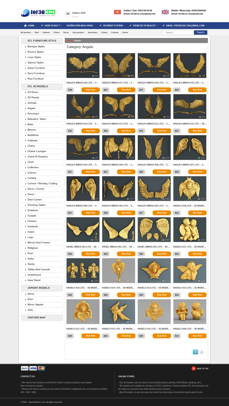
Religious (33, 247)
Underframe (34, 274)
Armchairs (93, 32)
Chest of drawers (38, 156)
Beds (30, 124)
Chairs (56, 32)
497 (96, 158)
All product (26, 32)
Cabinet (46, 32)
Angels (31, 108)
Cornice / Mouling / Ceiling (42, 183)
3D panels (33, 97)
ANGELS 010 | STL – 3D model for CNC (154, 329)
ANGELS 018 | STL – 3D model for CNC (190, 206)
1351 (167, 322)
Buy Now (90, 89)
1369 (167, 199)
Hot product (78, 32)
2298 (96, 199)
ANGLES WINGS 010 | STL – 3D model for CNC (83, 165)
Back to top (202, 368)
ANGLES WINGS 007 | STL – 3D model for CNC (190, 165)
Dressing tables (37, 204)
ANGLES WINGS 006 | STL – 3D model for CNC (83, 206)
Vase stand (34, 280)
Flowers (32, 221)
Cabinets (33, 140)
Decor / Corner (36, 188)
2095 (203, 199)
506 (132, 76)
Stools (31, 264)
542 (203, 117)
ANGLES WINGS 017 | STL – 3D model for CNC (118, 82)
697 (96, 117)
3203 (132, 240)
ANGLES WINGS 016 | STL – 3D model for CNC (154, 82)
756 (168, 117)
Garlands (33, 226)
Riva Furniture (36, 78)
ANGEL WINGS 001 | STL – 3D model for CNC (154, 247)
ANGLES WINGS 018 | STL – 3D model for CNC (83, 82)
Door (30, 299)
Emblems (33, 210)
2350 (203, 322)
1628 (96, 322)
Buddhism (33, 135)
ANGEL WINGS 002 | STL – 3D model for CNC (118, 247)
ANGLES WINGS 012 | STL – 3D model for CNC (154, 123)
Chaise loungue (37, 151)
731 (203, 76)
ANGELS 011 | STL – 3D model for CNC (118, 329)
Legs (30, 237)
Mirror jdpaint (35, 304)
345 (168, 76)
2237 (203, 281)
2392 (203, 158)
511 (132, 117)
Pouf (30, 253)
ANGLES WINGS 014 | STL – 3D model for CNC (83, 123)
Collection (33, 167)
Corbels (32, 178)
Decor (66, 32)
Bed (37, 32)
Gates (31, 231)
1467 (203, 240)
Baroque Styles (36, 46)
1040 (96, 281)
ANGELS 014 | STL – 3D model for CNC (154, 288)
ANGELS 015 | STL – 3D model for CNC (118, 288)
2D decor (33, 92)
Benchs (32, 129)
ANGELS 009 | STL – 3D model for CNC (190, 329)
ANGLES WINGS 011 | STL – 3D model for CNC (190, 123)
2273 (167, 281)
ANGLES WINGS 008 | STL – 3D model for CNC (154, 165)
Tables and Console (39, 269)
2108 (167, 158)
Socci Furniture (36, 73)
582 (96, 76)
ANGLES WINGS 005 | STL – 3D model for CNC (118, 206)
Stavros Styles (36, 62)
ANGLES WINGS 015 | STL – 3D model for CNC (190, 82)
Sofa (30, 309)
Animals (32, 102)
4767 (132, 199)
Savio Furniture (36, 67)
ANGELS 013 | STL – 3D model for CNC (190, 288)
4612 (132, 322)
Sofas (31, 258)
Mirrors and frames (39, 242)
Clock (31, 161)
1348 (132, 158)
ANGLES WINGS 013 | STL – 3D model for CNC (118, 123)
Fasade (32, 215)
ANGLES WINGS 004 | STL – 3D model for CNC (154, 206)
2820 (167, 240)
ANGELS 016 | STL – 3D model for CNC (83, 288)
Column (115, 32)
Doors (125, 32)
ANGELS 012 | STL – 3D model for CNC (83, 329)
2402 (132, 281)
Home (69, 40)
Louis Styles (34, 57)
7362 (96, 240)
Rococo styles (36, 51)
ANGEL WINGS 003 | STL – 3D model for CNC (83, 247)
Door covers (35, 199)
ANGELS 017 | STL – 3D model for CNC (190, 247)
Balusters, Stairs (37, 118)
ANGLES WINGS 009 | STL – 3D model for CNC (118, 165)
